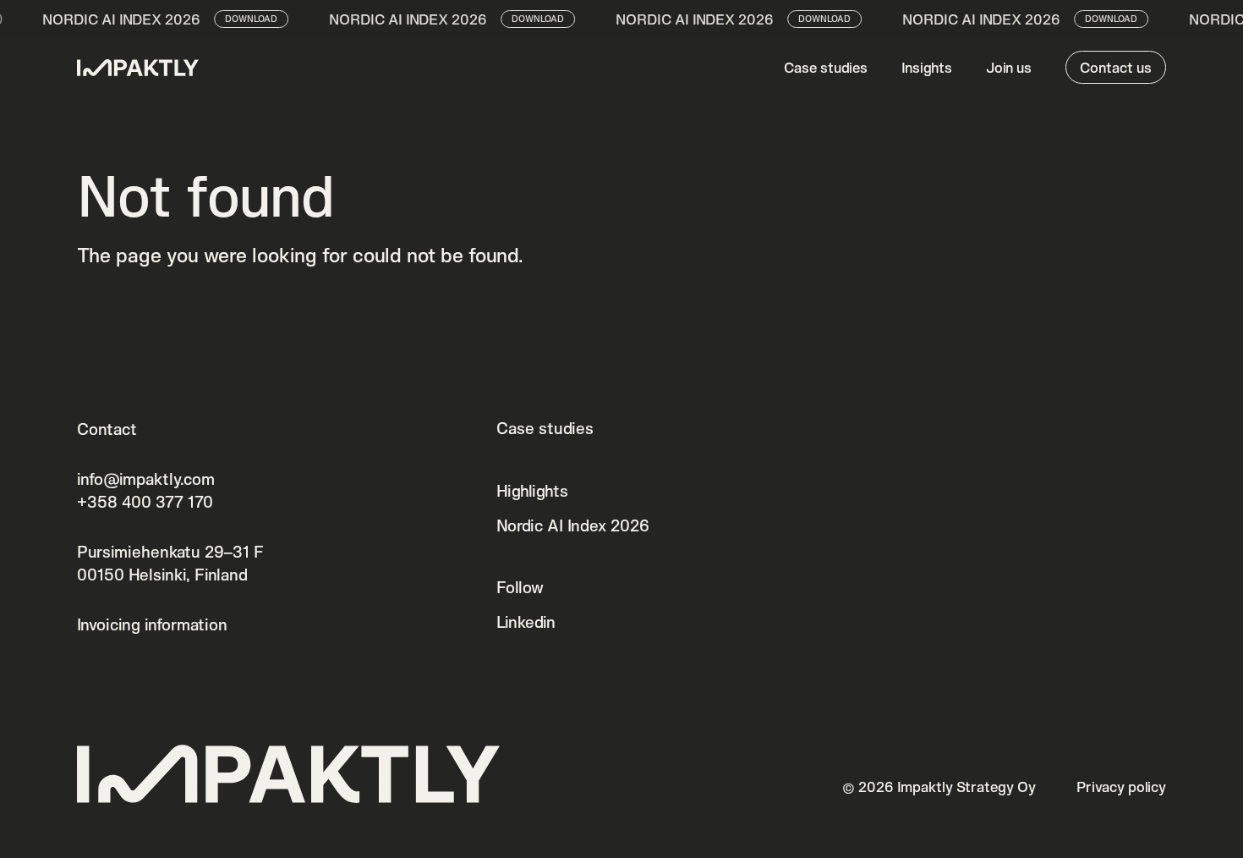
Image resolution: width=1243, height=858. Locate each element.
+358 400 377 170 (145, 502)
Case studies (826, 67)
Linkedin (526, 622)
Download (244, 19)
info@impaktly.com (146, 479)
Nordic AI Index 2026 (572, 525)
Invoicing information (152, 624)
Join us (1009, 67)
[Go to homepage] (138, 67)
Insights (926, 67)
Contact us (1116, 67)
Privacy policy (1121, 786)
